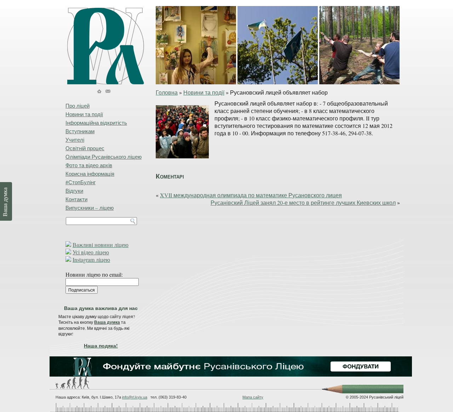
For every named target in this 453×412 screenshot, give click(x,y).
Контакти (76, 199)
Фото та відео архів (88, 165)
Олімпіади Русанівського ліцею (103, 156)
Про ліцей (77, 105)
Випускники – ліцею (89, 207)
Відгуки (74, 190)
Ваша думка (107, 322)
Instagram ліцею (91, 259)
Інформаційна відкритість (96, 122)
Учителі (74, 139)
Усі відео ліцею (91, 252)
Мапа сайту (252, 397)
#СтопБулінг (80, 182)
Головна (167, 92)
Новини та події (203, 92)
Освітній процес (84, 148)
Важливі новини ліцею (100, 244)
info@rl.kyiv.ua (134, 397)
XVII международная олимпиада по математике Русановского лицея (251, 195)
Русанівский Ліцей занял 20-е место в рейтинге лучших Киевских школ (303, 202)
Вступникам (79, 131)
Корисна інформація (89, 173)
